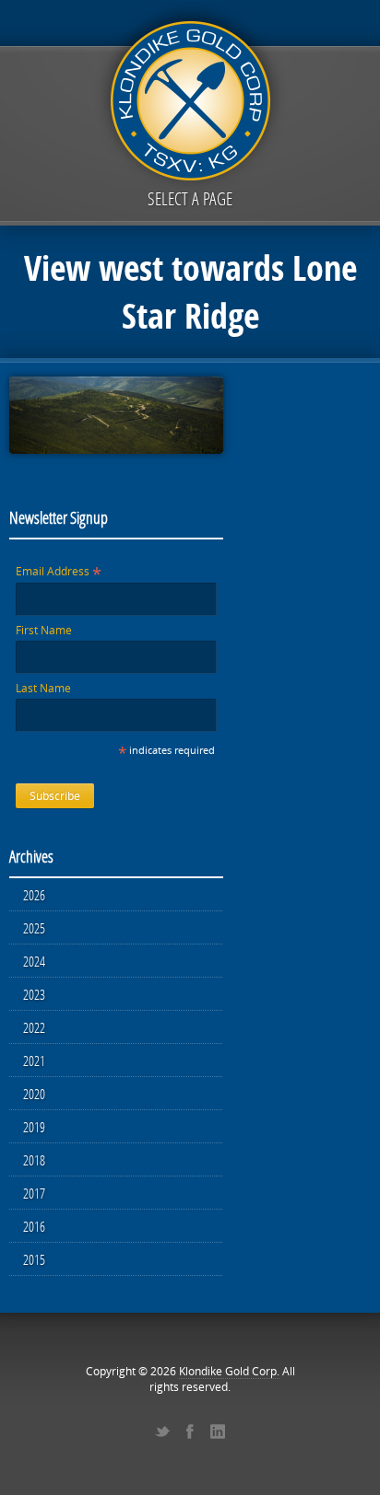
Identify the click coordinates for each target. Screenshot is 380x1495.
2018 (34, 1160)
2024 (34, 961)
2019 (34, 1127)
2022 (34, 1027)
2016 (34, 1226)
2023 (34, 994)
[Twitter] (162, 1431)
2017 (34, 1193)
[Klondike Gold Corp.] (190, 98)
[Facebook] (190, 1431)
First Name (44, 630)
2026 (34, 895)
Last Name (43, 688)
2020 (34, 1093)
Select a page (190, 198)
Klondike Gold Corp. (229, 1371)
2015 (34, 1259)
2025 (34, 928)
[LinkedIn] (218, 1431)
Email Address (58, 571)
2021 (34, 1060)
